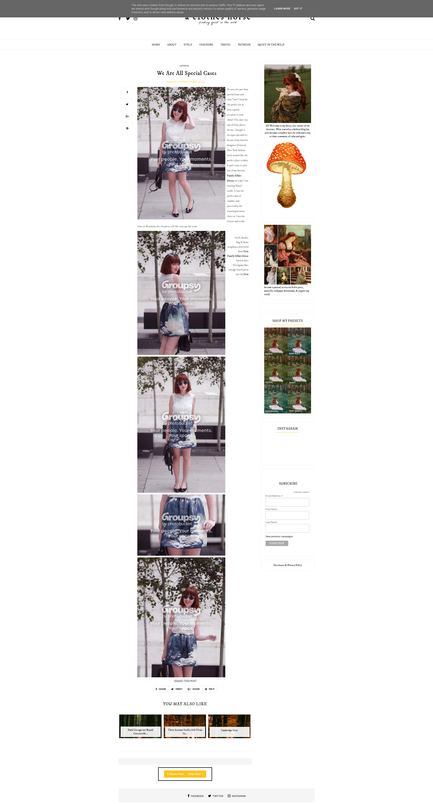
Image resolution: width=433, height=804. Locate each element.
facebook (197, 796)
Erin (245, 251)
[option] (140, 728)
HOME (156, 44)
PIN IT (211, 689)
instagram (239, 796)
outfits (184, 66)
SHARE (162, 689)
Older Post (194, 774)
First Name (271, 509)
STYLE (188, 44)
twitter (218, 796)
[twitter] (129, 19)
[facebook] (122, 19)
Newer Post (176, 774)
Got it (298, 8)
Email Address (274, 495)
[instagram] (137, 19)
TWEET (178, 689)
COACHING (206, 44)
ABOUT (171, 44)
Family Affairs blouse (237, 256)
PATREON (244, 44)
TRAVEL (225, 44)
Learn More (282, 8)
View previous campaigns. (279, 536)
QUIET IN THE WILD (271, 44)
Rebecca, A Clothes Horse (181, 82)
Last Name (271, 522)
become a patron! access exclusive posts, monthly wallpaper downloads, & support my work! (286, 291)
